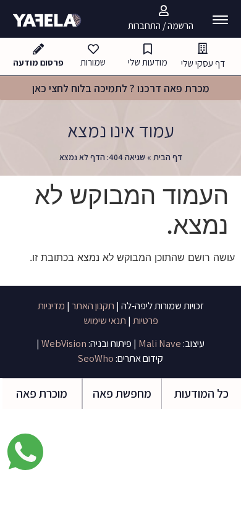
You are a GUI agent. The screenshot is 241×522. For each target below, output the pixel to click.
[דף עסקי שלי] (202, 48)
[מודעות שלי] (147, 48)
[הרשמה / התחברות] (163, 10)
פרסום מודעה (38, 62)
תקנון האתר (93, 305)
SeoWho (96, 358)
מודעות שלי (147, 62)
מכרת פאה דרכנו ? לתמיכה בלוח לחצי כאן (120, 88)
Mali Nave (159, 343)
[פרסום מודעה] (38, 48)
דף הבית (167, 157)
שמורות (93, 62)
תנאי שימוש (104, 320)
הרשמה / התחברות (160, 25)
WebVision (63, 343)
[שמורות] (93, 48)
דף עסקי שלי (203, 63)
